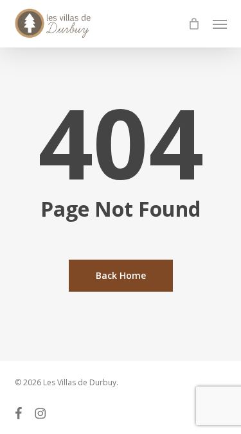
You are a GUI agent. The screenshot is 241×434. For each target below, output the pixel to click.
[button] (220, 23)
